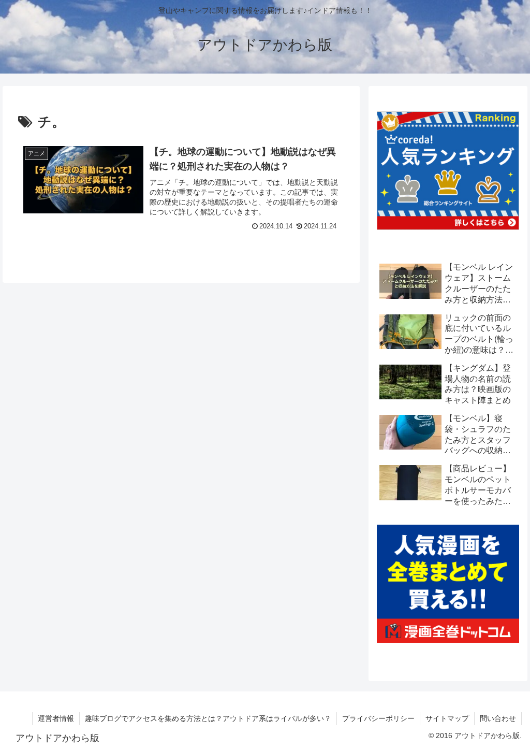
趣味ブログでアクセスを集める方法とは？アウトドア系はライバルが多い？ (208, 718)
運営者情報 (56, 718)
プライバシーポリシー (378, 718)
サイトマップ (447, 718)
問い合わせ (498, 718)
